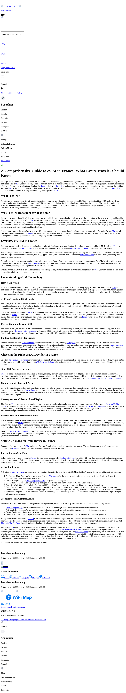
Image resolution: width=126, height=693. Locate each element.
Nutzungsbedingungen (10, 619)
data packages (30, 390)
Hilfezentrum (10, 68)
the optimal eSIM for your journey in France (104, 378)
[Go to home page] (9, 4)
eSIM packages (34, 263)
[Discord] (2, 77)
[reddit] (7, 548)
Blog (3, 68)
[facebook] (2, 548)
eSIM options (25, 248)
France (44, 186)
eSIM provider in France (45, 362)
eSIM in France (18, 472)
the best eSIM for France (79, 248)
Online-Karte (6, 607)
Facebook (46, 577)
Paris (10, 188)
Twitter (6, 577)
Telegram (25, 577)
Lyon (91, 406)
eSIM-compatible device (35, 481)
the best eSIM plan (67, 458)
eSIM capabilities (87, 255)
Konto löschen (40, 619)
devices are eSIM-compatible (26, 331)
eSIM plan (16, 448)
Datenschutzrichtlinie (27, 619)
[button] (63, 624)
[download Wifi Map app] (63, 562)
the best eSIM (59, 186)
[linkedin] (5, 548)
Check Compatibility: (14, 508)
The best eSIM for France (11, 523)
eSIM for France (28, 343)
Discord (15, 577)
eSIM (18, 184)
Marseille (101, 406)
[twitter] (10, 548)
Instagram (35, 577)
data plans (29, 233)
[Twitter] (5, 77)
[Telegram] (8, 77)
